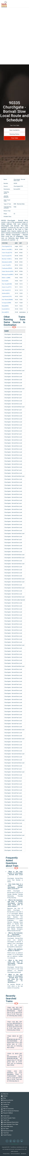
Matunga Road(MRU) (8, 274)
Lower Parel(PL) (6, 265)
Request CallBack (7, 1113)
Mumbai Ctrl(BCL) (7, 259)
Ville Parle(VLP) (6, 290)
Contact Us (5, 1104)
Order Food (5, 1116)
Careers (5, 1096)
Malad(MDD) (5, 306)
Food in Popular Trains (8, 1118)
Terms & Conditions (15, 1153)
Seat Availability (14, 130)
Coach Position (6, 1135)
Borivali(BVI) (5, 312)
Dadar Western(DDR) (7, 271)
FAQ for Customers (8, 1108)
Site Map (5, 1106)
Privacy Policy (6, 1153)
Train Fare (5, 1132)
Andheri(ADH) (6, 293)
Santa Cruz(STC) (7, 287)
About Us (5, 1094)
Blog (4, 1098)
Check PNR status (7, 1126)
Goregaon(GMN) (6, 302)
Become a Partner (7, 1100)
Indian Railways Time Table (10, 1124)
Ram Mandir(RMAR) (7, 299)
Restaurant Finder (7, 1130)
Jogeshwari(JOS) (7, 296)
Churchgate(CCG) (7, 246)
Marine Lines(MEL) (7, 249)
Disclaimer (23, 1153)
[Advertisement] (14, 14)
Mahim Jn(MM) (6, 277)
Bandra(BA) (5, 281)
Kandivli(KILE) (6, 309)
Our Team (5, 1128)
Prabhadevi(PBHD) (7, 268)
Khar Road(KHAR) (7, 284)
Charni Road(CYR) (7, 252)
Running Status (14, 134)
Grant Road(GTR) (7, 255)
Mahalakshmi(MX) (7, 262)
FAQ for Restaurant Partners (10, 1110)
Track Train (5, 1120)
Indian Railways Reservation (10, 1122)
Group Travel (6, 1102)
